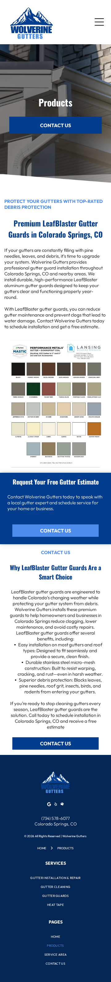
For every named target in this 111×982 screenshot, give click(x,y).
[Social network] (62, 805)
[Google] (49, 805)
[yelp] (55, 805)
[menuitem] (55, 877)
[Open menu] (99, 22)
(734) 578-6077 (55, 818)
